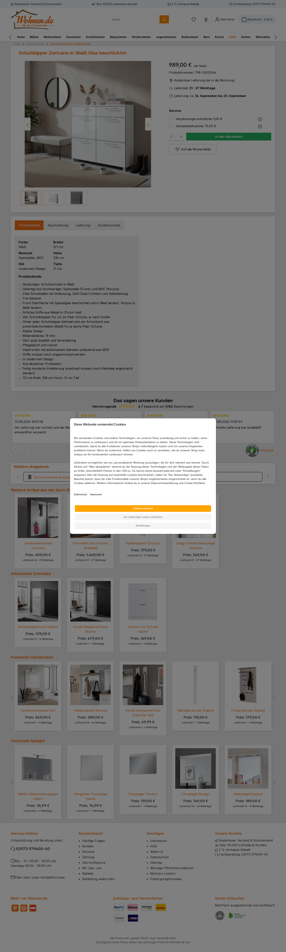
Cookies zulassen (143, 508)
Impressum (96, 494)
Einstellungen (143, 525)
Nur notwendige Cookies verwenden (143, 517)
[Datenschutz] (74, 487)
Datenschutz (80, 494)
